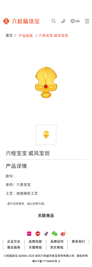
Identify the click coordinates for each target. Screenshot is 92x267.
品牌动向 (57, 241)
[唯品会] (29, 233)
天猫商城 (35, 247)
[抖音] (46, 233)
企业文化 (13, 241)
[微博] (63, 233)
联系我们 (78, 241)
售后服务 (13, 247)
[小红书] (38, 233)
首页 (9, 35)
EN (77, 21)
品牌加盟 (35, 241)
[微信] (54, 233)
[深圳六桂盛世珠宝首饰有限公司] (21, 21)
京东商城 (56, 247)
